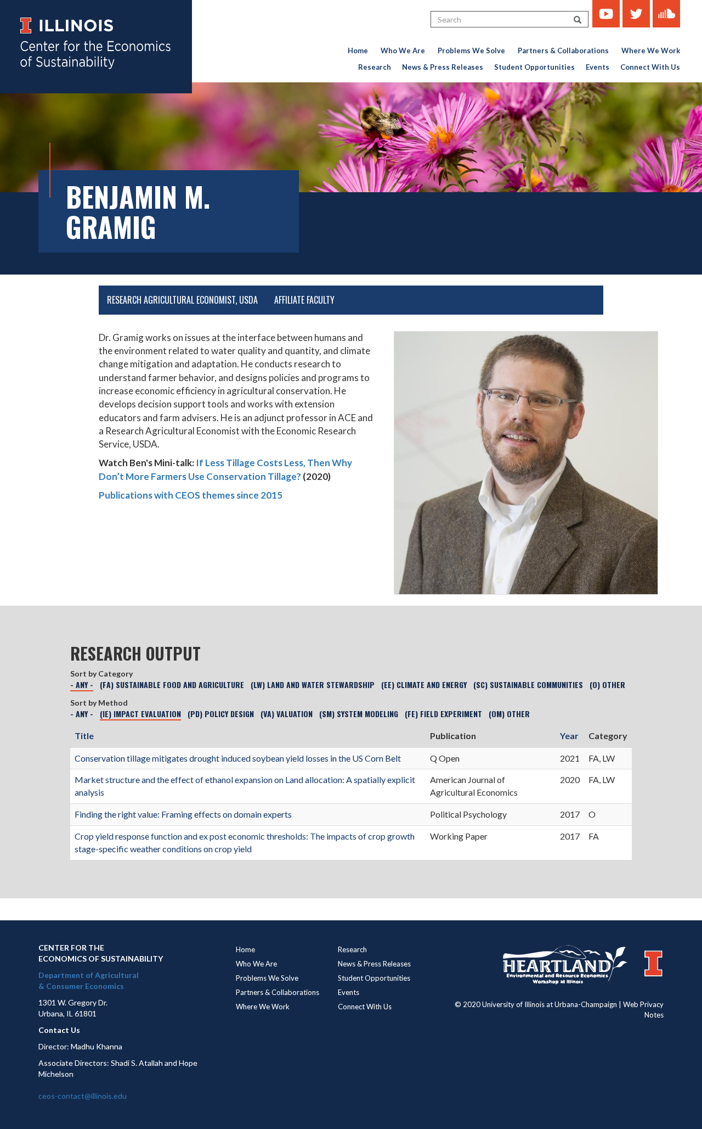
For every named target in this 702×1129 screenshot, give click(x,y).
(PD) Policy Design (221, 713)
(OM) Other (509, 713)
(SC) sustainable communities (528, 684)
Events (597, 67)
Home (358, 50)
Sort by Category (101, 673)
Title (84, 735)
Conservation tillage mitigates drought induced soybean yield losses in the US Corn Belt (238, 758)
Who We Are (403, 50)
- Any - (81, 684)
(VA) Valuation (287, 713)
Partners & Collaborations (563, 50)
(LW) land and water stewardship (313, 684)
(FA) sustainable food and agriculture (172, 684)
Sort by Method (99, 702)
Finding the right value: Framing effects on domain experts (183, 814)
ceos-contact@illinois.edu (82, 1095)
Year (569, 735)
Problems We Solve (471, 50)
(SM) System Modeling (358, 713)
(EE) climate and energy (424, 684)
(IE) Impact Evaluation (140, 713)
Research (374, 67)
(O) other (607, 684)
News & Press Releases (442, 67)
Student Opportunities (534, 67)
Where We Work (650, 50)
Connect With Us (650, 67)
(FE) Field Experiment (443, 713)
